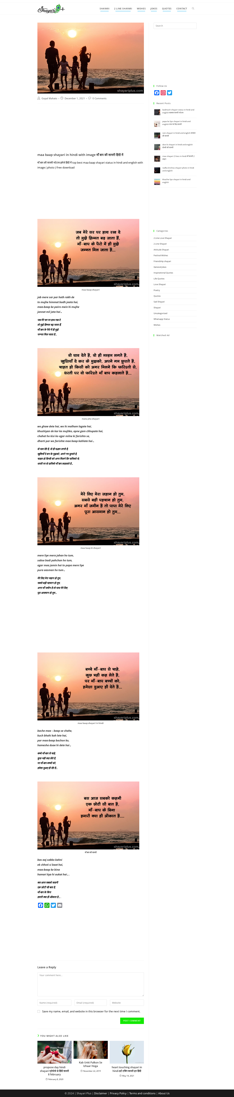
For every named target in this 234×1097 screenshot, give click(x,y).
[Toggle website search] (193, 8)
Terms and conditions (142, 1093)
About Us (164, 1093)
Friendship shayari (162, 261)
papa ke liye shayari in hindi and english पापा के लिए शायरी (176, 123)
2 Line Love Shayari (163, 238)
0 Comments (99, 98)
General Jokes (160, 267)
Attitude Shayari (161, 249)
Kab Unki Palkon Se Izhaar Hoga (90, 1064)
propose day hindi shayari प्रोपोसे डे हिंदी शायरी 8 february (54, 1070)
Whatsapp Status (162, 319)
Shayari (157, 307)
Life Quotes (159, 278)
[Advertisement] (90, 129)
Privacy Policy (118, 1093)
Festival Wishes (161, 255)
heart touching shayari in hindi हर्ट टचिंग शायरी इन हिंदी (127, 1068)
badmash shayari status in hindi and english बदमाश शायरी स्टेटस (178, 111)
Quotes (157, 295)
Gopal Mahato (49, 98)
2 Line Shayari (160, 243)
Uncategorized (160, 313)
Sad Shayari (159, 301)
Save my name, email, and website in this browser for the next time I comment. (91, 1011)
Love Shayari (160, 284)
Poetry (157, 290)
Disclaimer (100, 1093)
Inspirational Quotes (163, 272)
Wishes (157, 324)
